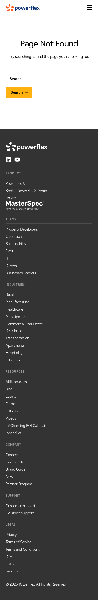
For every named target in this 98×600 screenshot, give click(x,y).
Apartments (15, 345)
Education (14, 360)
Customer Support (20, 505)
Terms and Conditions (23, 549)
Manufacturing (17, 302)
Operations (15, 236)
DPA (9, 556)
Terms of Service (18, 542)
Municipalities (16, 316)
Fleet (9, 251)
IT (7, 258)
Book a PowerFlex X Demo (26, 191)
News (10, 476)
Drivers (11, 265)
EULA (10, 564)
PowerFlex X (15, 183)
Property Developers (22, 229)
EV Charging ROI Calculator (27, 425)
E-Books (12, 411)
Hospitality (14, 353)
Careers (12, 454)
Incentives (14, 433)
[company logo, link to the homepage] (23, 7)
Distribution (15, 330)
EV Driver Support (20, 513)
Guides (11, 404)
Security (12, 571)
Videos (11, 418)
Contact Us (15, 462)
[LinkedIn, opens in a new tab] (8, 159)
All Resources (16, 381)
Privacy (11, 534)
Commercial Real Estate (24, 324)
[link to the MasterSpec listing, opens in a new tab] (25, 203)
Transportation (17, 338)
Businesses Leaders (21, 273)
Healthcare (14, 309)
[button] (88, 7)
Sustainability (16, 243)
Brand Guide (15, 469)
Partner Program (19, 484)
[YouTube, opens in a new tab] (17, 159)
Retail (10, 294)
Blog (9, 389)
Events (11, 396)
